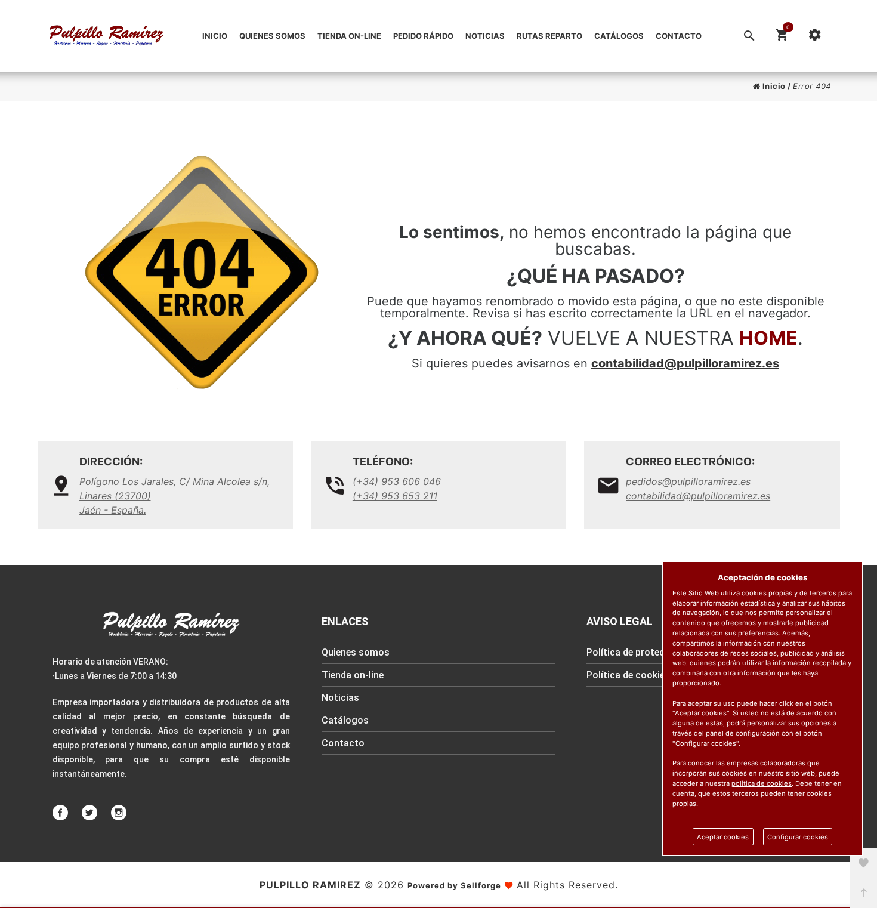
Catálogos (619, 36)
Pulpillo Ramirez (310, 885)
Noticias (485, 36)
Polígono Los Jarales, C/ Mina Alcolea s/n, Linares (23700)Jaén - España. (174, 495)
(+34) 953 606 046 (397, 481)
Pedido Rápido (423, 36)
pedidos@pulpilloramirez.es (688, 481)
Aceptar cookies (723, 837)
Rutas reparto (549, 36)
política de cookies (761, 783)
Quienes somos (272, 36)
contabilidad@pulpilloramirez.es (685, 363)
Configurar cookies (797, 837)
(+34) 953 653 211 (395, 496)
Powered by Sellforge (454, 885)
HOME (768, 338)
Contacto (679, 36)
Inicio (214, 36)
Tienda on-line (349, 36)
